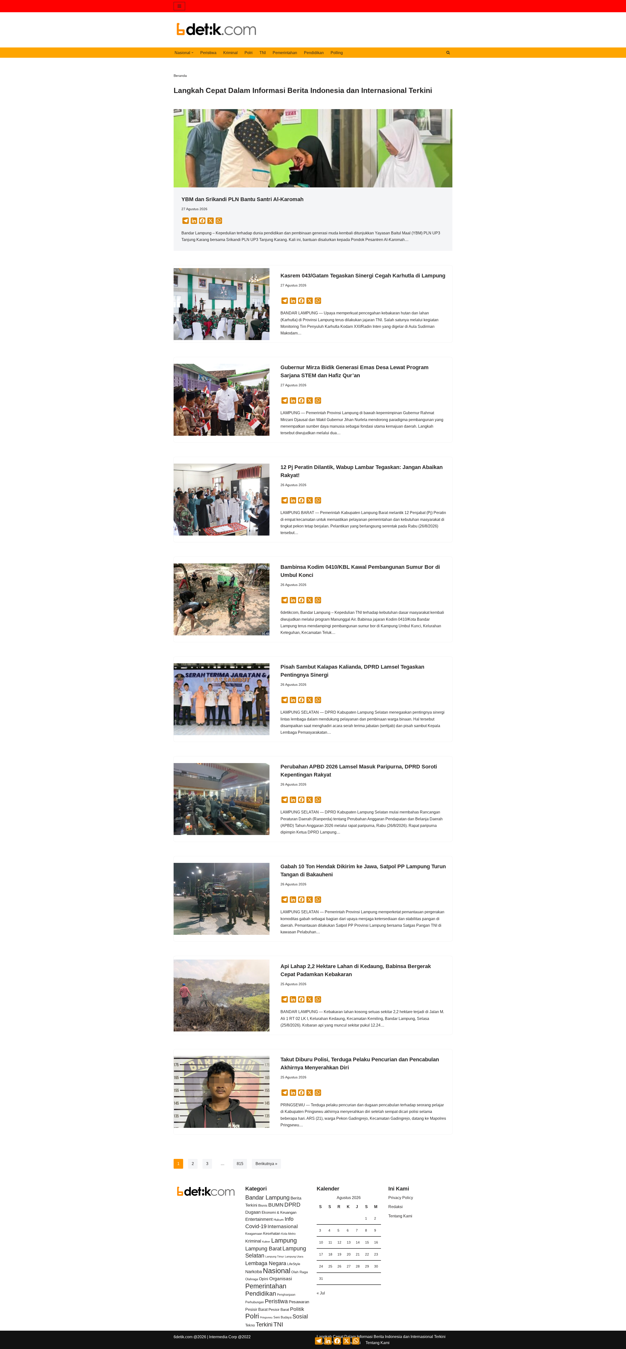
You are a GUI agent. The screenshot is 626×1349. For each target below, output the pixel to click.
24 (321, 1266)
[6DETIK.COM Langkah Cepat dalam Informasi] (216, 30)
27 (349, 1266)
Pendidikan (314, 53)
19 (339, 1254)
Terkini (264, 1324)
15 (367, 1242)
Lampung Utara (294, 1256)
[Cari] (448, 52)
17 (321, 1254)
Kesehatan (271, 1233)
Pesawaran (299, 1302)
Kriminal (230, 53)
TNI (262, 53)
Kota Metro (288, 1233)
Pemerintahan (285, 53)
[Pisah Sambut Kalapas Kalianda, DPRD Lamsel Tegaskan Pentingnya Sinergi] (221, 699)
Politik (297, 1309)
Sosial (300, 1316)
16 (376, 1242)
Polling (337, 53)
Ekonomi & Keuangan (279, 1212)
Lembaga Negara (265, 1263)
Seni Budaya (282, 1317)
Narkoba (253, 1271)
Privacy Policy (400, 1198)
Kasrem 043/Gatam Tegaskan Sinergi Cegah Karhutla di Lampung (362, 276)
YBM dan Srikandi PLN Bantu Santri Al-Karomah (242, 199)
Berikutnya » (266, 1164)
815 (240, 1164)
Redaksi (395, 1207)
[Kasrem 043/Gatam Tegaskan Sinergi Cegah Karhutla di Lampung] (221, 304)
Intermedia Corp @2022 (230, 1337)
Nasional (276, 1271)
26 (339, 1266)
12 (339, 1242)
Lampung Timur (274, 1256)
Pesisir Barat (256, 1309)
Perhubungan (254, 1302)
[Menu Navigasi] (179, 6)
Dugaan (253, 1212)
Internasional (283, 1226)
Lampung (284, 1240)
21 (358, 1254)
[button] (192, 53)
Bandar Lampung (267, 1197)
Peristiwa (208, 53)
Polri (249, 53)
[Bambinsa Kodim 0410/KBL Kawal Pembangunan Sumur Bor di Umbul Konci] (221, 599)
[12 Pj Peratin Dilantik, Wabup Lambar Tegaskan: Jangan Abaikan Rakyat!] (221, 500)
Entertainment (259, 1219)
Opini (263, 1279)
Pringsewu (266, 1317)
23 (376, 1254)
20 (349, 1254)
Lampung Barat (263, 1249)
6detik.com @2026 (190, 1337)
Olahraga (251, 1279)
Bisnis (262, 1205)
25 (330, 1266)
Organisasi (280, 1278)
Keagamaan (253, 1233)
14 (358, 1242)
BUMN (275, 1205)
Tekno (250, 1325)
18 (330, 1254)
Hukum (279, 1220)
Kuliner (266, 1241)
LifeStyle (293, 1264)
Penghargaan (286, 1294)
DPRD (292, 1204)
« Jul (321, 1293)
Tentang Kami (400, 1216)
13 (349, 1242)
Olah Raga (299, 1272)
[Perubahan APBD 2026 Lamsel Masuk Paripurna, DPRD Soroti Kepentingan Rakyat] (221, 799)
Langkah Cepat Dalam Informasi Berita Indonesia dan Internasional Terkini (381, 1337)
